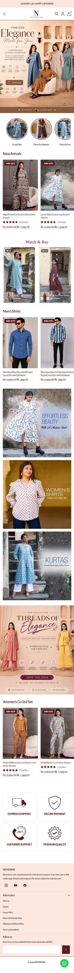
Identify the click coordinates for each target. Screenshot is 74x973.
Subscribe (66, 949)
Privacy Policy (8, 912)
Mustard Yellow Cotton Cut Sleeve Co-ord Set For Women (19, 764)
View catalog (5, 13)
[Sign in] (63, 14)
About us (6, 901)
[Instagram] (6, 885)
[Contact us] (64, 963)
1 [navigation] (36, 110)
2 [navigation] (37, 110)
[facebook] (25, 885)
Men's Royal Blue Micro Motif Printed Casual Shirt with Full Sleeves (18, 374)
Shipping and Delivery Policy (13, 924)
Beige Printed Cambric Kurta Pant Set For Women (19, 216)
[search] (56, 14)
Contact (6, 907)
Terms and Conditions (11, 930)
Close (36, 895)
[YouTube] (15, 885)
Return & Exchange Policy (12, 918)
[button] (19, 275)
